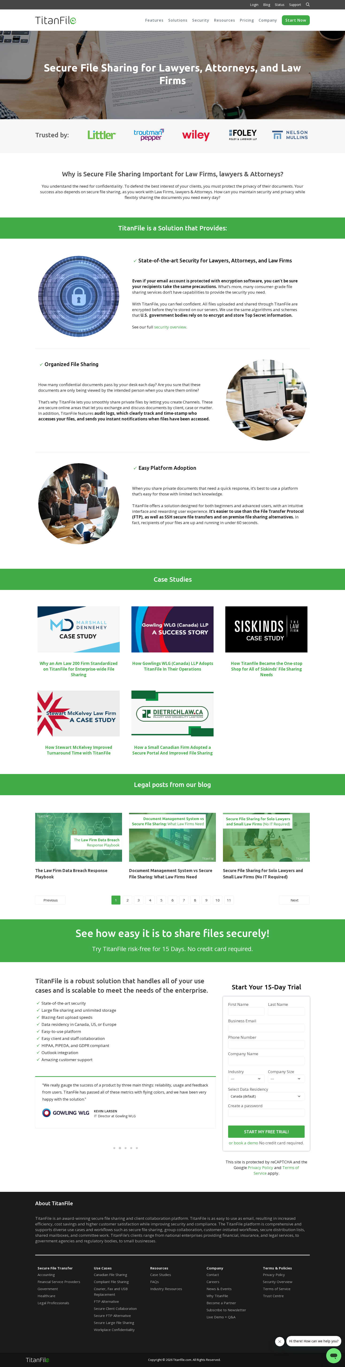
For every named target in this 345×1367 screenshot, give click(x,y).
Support (295, 4)
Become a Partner (221, 1302)
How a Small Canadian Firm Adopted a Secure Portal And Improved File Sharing (172, 750)
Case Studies (160, 1274)
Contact (213, 1274)
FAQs (154, 1281)
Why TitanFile (217, 1295)
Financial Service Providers (59, 1281)
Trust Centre (273, 1295)
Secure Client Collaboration (115, 1308)
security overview (170, 327)
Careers (213, 1281)
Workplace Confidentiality (114, 1329)
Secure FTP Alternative (112, 1315)
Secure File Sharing (112, 174)
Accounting (46, 1274)
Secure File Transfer (55, 1268)
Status (279, 4)
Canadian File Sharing (110, 1274)
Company (215, 1268)
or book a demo (243, 1143)
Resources (159, 1268)
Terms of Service (277, 1288)
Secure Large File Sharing (114, 1322)
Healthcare (46, 1295)
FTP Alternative (106, 1301)
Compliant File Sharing (111, 1281)
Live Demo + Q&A (221, 1317)
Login (254, 4)
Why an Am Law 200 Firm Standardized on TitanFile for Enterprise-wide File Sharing (79, 669)
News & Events (219, 1288)
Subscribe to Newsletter (226, 1310)
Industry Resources (166, 1288)
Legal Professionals (53, 1302)
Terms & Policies (277, 1268)
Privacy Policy (260, 1167)
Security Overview (277, 1281)
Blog (266, 4)
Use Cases (103, 1268)
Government (48, 1288)
